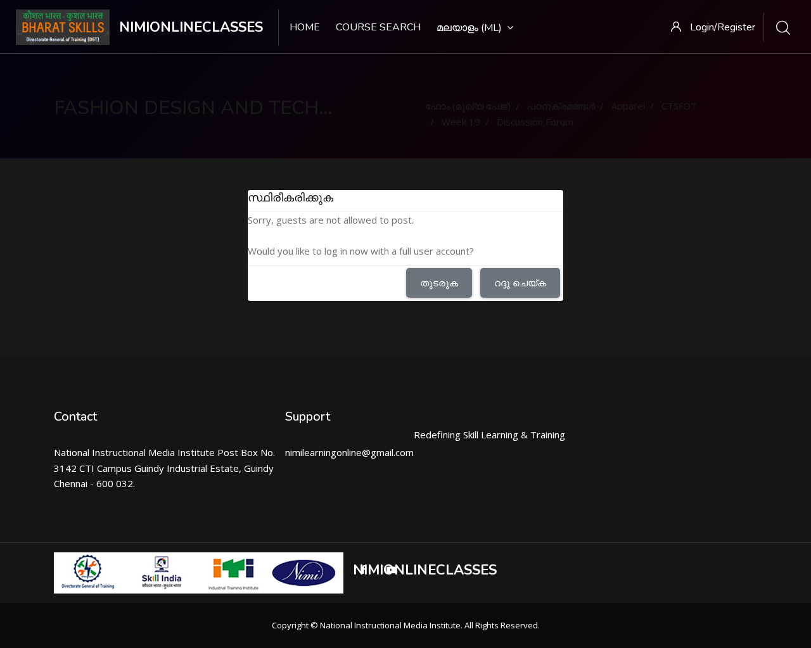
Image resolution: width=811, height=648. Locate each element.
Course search (378, 27)
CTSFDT (679, 105)
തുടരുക (439, 282)
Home (305, 27)
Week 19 (461, 121)
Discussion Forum (535, 121)
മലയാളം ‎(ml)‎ (469, 28)
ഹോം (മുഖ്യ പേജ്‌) (468, 105)
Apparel (628, 105)
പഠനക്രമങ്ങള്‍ (561, 105)
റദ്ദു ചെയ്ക (520, 282)
